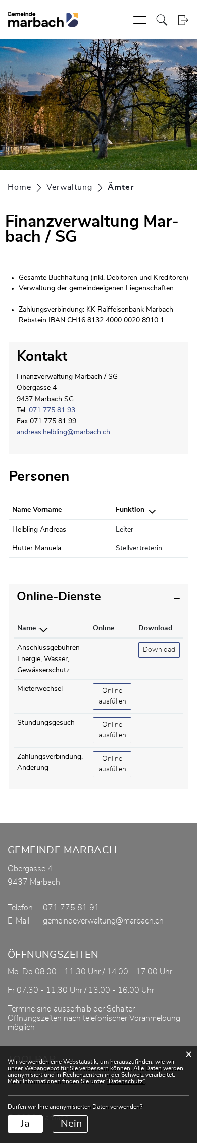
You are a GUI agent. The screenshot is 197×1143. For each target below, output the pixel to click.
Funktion (130, 509)
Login (183, 20)
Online (103, 628)
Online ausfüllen (114, 696)
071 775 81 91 (71, 908)
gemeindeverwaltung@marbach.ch (103, 921)
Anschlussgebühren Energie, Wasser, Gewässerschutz (48, 659)
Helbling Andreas (39, 529)
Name (26, 628)
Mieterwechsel (40, 688)
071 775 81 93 (52, 410)
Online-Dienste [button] (59, 597)
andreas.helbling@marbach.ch (63, 432)
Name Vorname (37, 509)
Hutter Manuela (36, 548)
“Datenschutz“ (125, 1081)
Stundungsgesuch (46, 722)
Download (155, 628)
